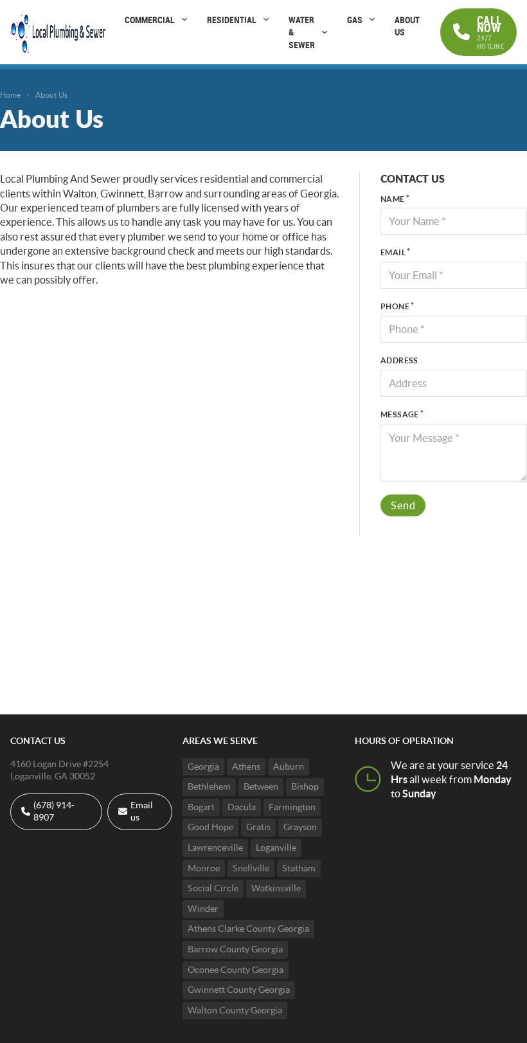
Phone (394, 306)
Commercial (150, 20)
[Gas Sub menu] (372, 19)
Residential (231, 20)
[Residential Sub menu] (266, 19)
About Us (407, 26)
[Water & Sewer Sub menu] (324, 32)
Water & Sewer (302, 32)
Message (399, 414)
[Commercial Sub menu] (184, 19)
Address (399, 360)
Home (10, 95)
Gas (354, 20)
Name (392, 199)
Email (393, 252)
